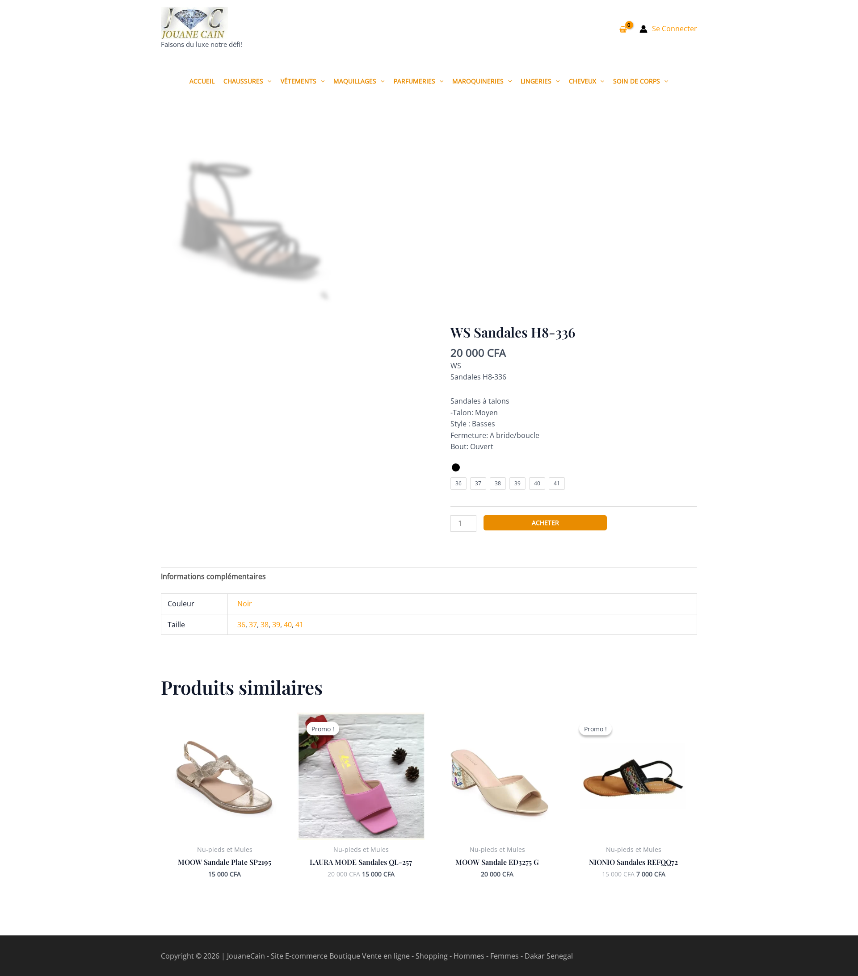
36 (241, 625)
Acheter (545, 522)
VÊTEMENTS (298, 81)
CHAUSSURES (243, 81)
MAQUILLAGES (354, 81)
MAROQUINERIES (478, 81)
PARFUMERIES (414, 81)
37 (253, 625)
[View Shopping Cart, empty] (623, 29)
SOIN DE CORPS (636, 81)
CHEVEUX (582, 81)
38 (265, 625)
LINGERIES (536, 81)
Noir (244, 604)
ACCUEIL (201, 81)
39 (276, 625)
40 (288, 625)
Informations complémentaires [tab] (213, 576)
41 (299, 625)
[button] (267, 81)
